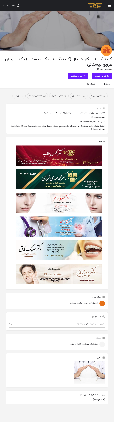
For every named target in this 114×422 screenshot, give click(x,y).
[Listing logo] (106, 50)
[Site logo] (95, 5)
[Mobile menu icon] (109, 5)
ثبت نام (6, 5)
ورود (14, 5)
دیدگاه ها (90, 84)
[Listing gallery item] (89, 372)
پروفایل (106, 84)
